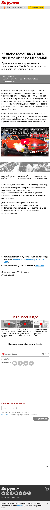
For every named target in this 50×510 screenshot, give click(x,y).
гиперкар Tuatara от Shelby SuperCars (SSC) (24, 260)
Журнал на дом (36, 7)
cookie (19, 506)
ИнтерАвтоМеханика (15, 7)
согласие (4, 414)
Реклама (16, 497)
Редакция (5, 497)
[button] (48, 503)
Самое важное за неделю (13, 403)
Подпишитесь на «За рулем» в (25, 344)
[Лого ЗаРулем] (10, 3)
